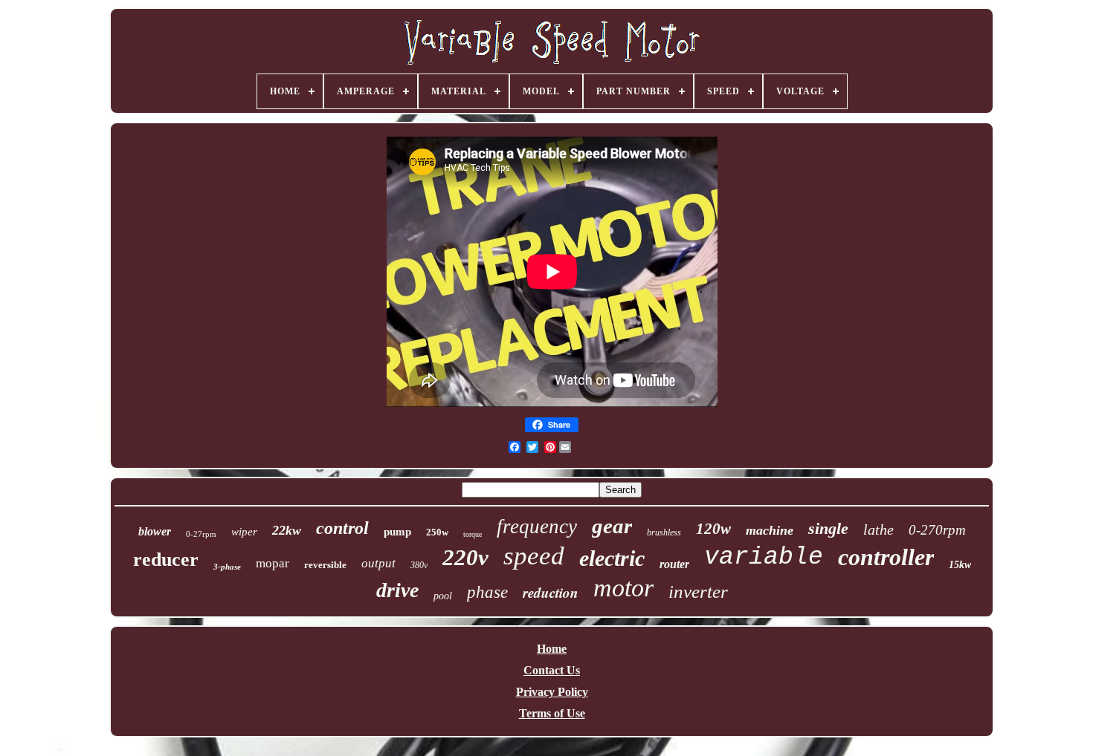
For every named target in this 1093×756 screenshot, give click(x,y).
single (828, 528)
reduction (550, 592)
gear (612, 526)
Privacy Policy (552, 691)
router (674, 564)
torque (472, 534)
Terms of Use (552, 713)
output (378, 563)
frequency (537, 526)
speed (533, 555)
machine (769, 530)
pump (397, 532)
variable (763, 557)
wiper (244, 532)
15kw (960, 564)
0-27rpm (201, 533)
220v (465, 557)
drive (397, 590)
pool (442, 596)
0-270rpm (937, 530)
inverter (698, 591)
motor (623, 588)
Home (552, 648)
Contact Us (551, 670)
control (342, 528)
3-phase (227, 566)
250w (437, 532)
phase (487, 592)
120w (713, 529)
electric (612, 558)
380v (419, 565)
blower (154, 531)
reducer (166, 559)
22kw (286, 530)
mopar (272, 563)
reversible (325, 564)
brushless (664, 532)
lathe (878, 529)
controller (886, 557)
